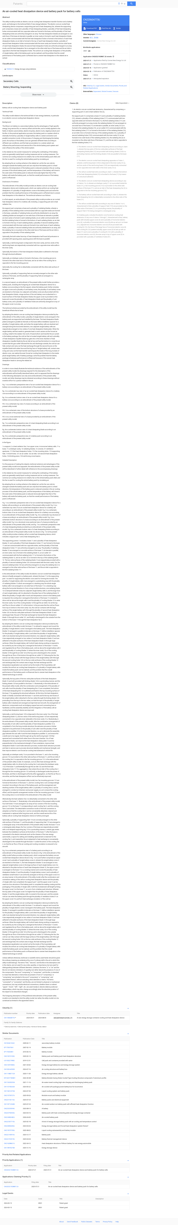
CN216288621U (9, 1143)
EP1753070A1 (9, 1047)
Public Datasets (86, 1222)
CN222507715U (9, 1122)
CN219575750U (9, 1130)
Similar (118, 28)
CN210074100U (9, 1056)
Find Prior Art (106, 28)
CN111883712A (9, 1074)
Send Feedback (72, 1222)
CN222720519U (9, 1139)
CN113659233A (9, 1082)
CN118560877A (9, 1018)
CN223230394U (9, 1108)
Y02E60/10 (10, 69)
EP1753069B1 (8, 1052)
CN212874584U (9, 1065)
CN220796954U (9, 1113)
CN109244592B (9, 1069)
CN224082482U (9, 1117)
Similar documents (111, 86)
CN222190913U (9, 1135)
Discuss (115, 91)
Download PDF (91, 28)
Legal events (100, 86)
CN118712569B (9, 1104)
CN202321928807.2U (11, 1170)
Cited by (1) (91, 86)
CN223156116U (9, 1100)
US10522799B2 (9, 1060)
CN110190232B (9, 1087)
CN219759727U (9, 1095)
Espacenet (97, 91)
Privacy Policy (107, 1222)
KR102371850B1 (9, 1078)
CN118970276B (9, 1148)
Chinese (98, 34)
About (61, 1222)
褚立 (91, 38)
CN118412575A (9, 1091)
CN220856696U (9, 1126)
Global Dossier (106, 91)
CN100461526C (9, 1043)
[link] (20, 69)
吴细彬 (96, 38)
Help (117, 1222)
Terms (97, 1222)
